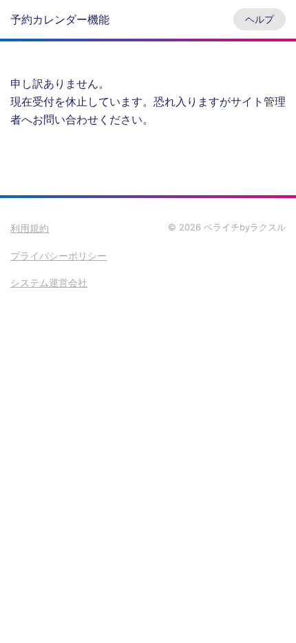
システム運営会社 (48, 282)
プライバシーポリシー (58, 255)
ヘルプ (259, 19)
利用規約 (29, 228)
